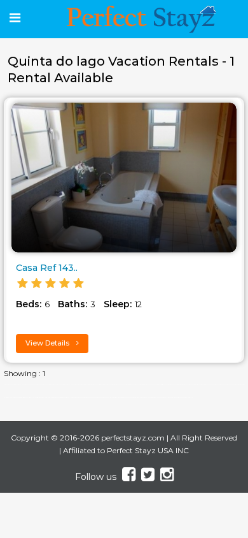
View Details (48, 342)
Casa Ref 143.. (47, 267)
